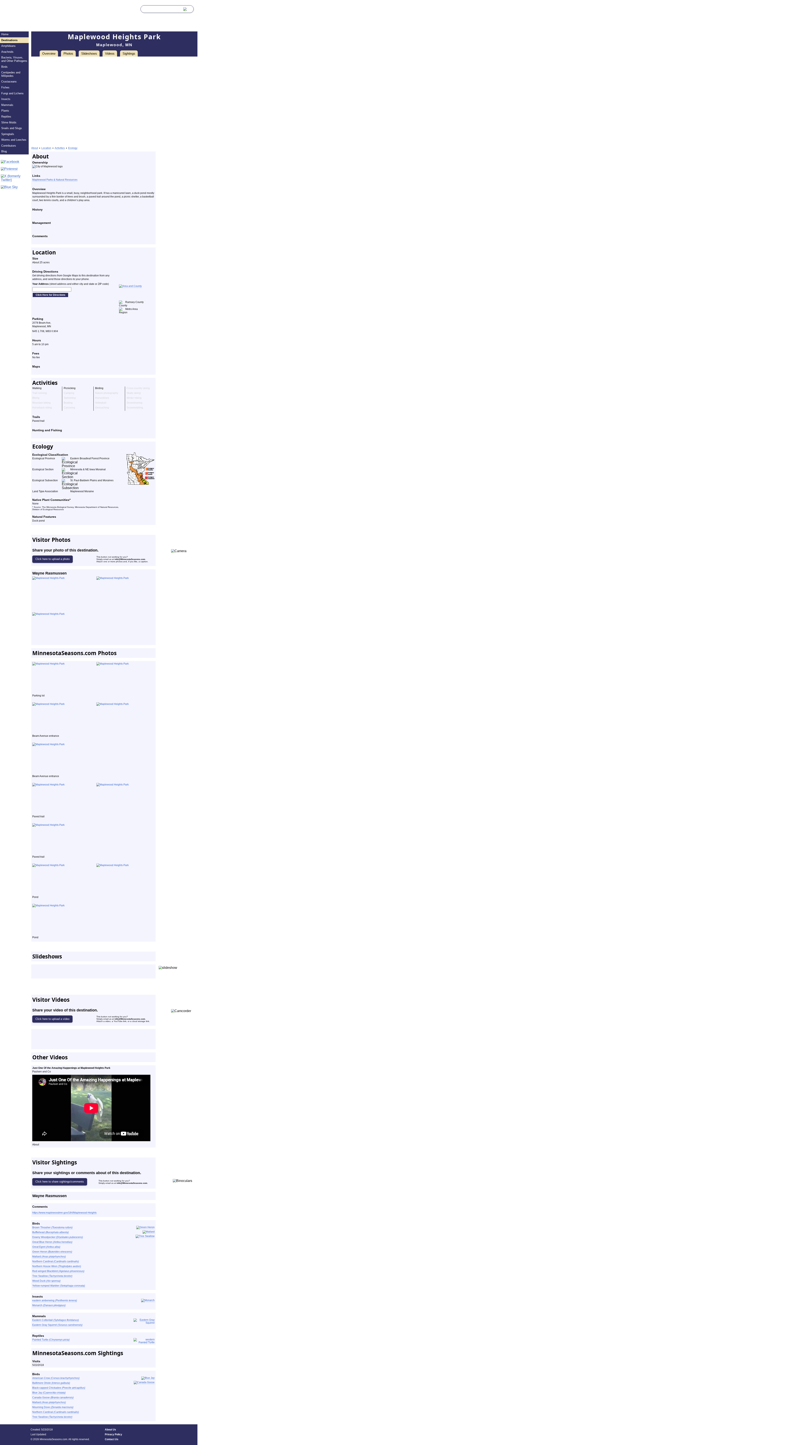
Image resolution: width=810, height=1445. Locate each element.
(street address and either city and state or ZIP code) (70, 284)
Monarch (49, 1305)
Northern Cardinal (55, 1261)
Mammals (7, 105)
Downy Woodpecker (57, 1237)
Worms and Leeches (13, 139)
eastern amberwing (54, 1300)
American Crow (56, 1378)
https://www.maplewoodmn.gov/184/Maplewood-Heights (64, 1212)
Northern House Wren (56, 1266)
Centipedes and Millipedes (10, 74)
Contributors (8, 145)
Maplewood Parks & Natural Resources (54, 179)
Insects (5, 99)
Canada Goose (53, 1397)
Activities (60, 148)
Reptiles (6, 116)
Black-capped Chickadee (58, 1387)
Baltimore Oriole (51, 1382)
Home (4, 34)
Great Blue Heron (52, 1242)
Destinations (9, 40)
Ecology (72, 148)
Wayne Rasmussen (49, 573)
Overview (48, 53)
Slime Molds (8, 122)
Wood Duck (46, 1280)
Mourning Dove (52, 1407)
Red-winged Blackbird (58, 1271)
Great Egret (46, 1246)
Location (46, 148)
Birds (4, 66)
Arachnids (7, 51)
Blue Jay (49, 1392)
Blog (4, 151)
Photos (68, 53)
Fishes (5, 87)
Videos (110, 53)
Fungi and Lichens (12, 93)
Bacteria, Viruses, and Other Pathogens (14, 59)
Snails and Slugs (11, 128)
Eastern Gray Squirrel (57, 1324)
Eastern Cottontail (55, 1320)
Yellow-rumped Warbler (58, 1285)
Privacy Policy (113, 1434)
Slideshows (89, 53)
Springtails (7, 134)
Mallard (49, 1256)
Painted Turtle (51, 1339)
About (34, 148)
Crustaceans (9, 81)
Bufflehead (50, 1232)
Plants (5, 110)
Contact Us (111, 1439)
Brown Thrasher (52, 1227)
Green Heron (52, 1251)
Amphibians (8, 45)
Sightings (129, 53)
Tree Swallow (52, 1276)
